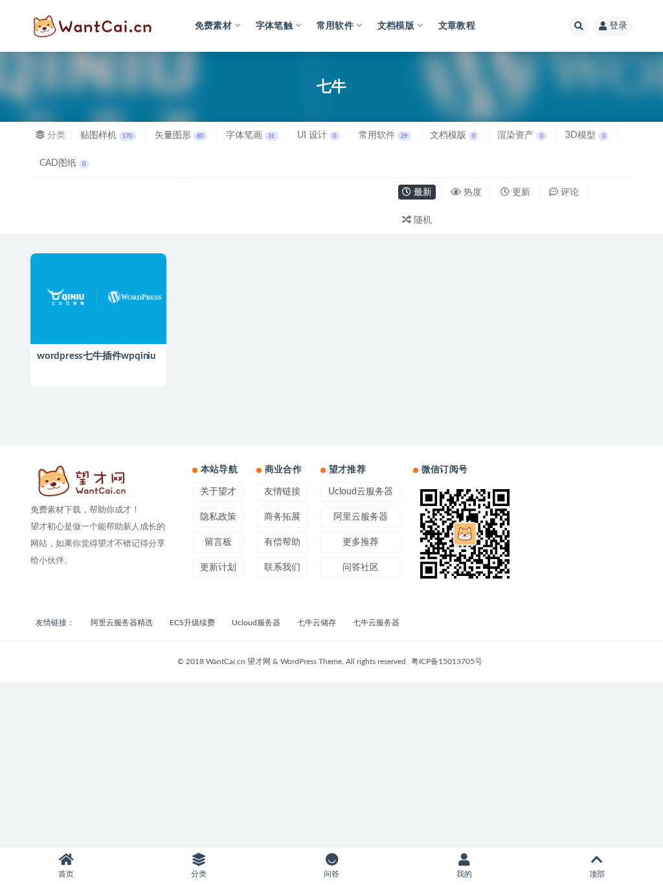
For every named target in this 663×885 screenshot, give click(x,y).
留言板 (218, 542)
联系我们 (282, 567)
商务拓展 (282, 517)
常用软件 (383, 135)
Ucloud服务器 (256, 622)
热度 (471, 192)
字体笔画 (250, 135)
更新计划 (218, 567)
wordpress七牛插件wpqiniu (96, 356)
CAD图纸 (62, 163)
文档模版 (452, 135)
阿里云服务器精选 (122, 622)
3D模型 (585, 135)
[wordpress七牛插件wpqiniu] (98, 298)
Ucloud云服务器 (360, 491)
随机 (421, 220)
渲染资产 (520, 135)
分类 (199, 874)
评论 (568, 192)
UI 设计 (316, 135)
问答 (331, 874)
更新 (520, 192)
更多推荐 (361, 542)
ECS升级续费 (192, 622)
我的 (464, 874)
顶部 (597, 874)
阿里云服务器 (360, 517)
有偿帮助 (282, 542)
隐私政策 (218, 517)
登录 (618, 25)
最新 (421, 192)
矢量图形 (179, 135)
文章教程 (456, 25)
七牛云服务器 (376, 622)
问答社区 (361, 567)
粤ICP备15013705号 (446, 661)
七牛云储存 (316, 622)
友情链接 (282, 491)
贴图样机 (106, 135)
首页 (66, 874)
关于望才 (218, 491)
